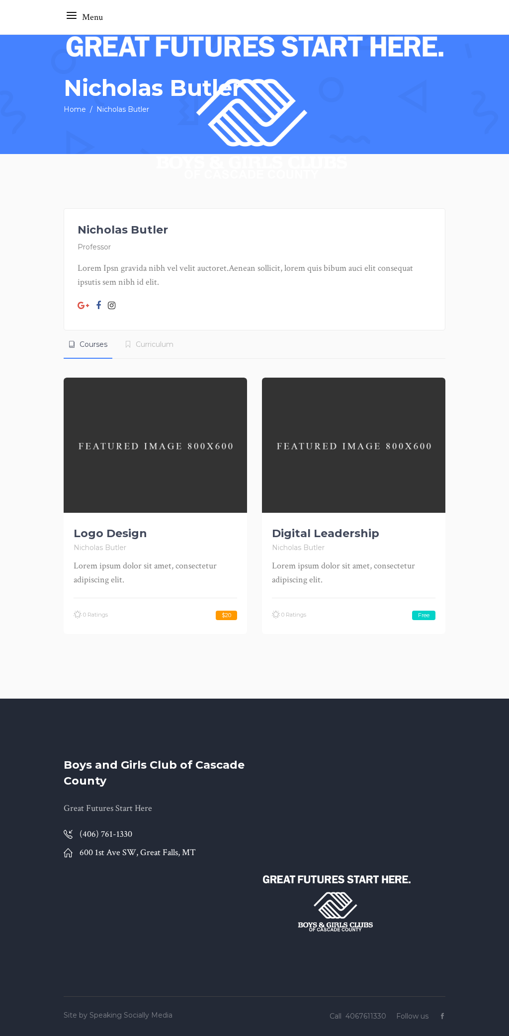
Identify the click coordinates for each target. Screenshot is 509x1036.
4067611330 (366, 1016)
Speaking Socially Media (130, 1015)
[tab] (88, 344)
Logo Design (110, 533)
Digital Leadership (325, 533)
